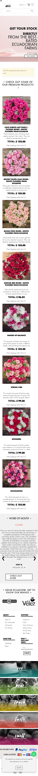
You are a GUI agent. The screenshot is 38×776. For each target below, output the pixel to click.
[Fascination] (16, 473)
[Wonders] (16, 421)
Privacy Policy (27, 630)
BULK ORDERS (31, 56)
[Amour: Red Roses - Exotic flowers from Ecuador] (16, 266)
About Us (7, 620)
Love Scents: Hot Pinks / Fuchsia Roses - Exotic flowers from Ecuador (16, 129)
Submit (27, 653)
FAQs (24, 622)
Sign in (21, 5)
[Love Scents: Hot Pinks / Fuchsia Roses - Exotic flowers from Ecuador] (16, 110)
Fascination (16, 491)
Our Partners (8, 628)
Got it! (19, 768)
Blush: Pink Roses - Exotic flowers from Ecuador (16, 232)
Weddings (8, 643)
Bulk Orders (26, 633)
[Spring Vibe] (16, 370)
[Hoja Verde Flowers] (9, 601)
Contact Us (26, 620)
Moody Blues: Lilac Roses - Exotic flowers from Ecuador (16, 181)
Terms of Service (28, 625)
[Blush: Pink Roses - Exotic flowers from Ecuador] (16, 214)
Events (7, 646)
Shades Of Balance (16, 335)
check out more (16, 577)
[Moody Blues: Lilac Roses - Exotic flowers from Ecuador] (16, 162)
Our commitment (10, 622)
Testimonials (8, 625)
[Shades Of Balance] (16, 318)
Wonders (16, 439)
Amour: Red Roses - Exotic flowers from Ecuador (16, 284)
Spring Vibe (16, 387)
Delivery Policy (27, 628)
